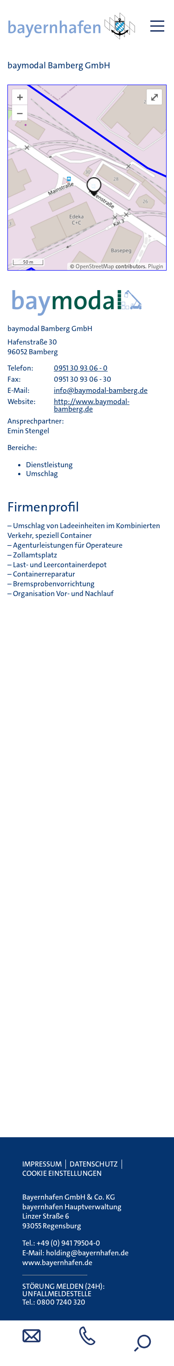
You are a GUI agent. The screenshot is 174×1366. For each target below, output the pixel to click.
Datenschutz (94, 1164)
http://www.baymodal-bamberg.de (91, 405)
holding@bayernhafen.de (87, 1253)
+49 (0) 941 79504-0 (68, 1243)
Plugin (155, 266)
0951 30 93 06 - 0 (81, 368)
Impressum (42, 1164)
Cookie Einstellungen (62, 1173)
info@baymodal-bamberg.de (101, 390)
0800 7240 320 (61, 1302)
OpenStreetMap (95, 266)
